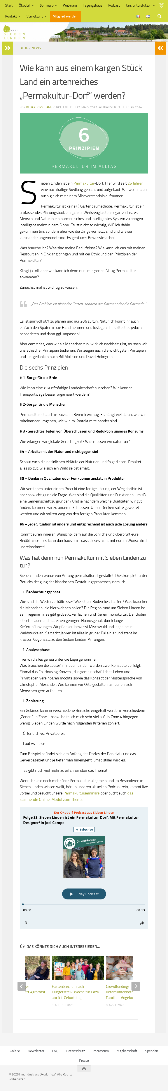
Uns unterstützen (139, 5)
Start (9, 5)
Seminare (47, 5)
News (36, 48)
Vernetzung (34, 16)
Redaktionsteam (38, 107)
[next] (135, 986)
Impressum (101, 1051)
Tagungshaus (92, 5)
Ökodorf (24, 5)
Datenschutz (75, 1051)
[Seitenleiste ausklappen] (160, 48)
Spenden (151, 1051)
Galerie (15, 1051)
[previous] (22, 986)
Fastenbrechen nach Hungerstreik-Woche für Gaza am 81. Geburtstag (75, 992)
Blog (24, 48)
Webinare (70, 5)
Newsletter (36, 1051)
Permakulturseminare (81, 793)
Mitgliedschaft (127, 1051)
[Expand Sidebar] (7, 48)
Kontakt (11, 16)
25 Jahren (135, 183)
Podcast (114, 5)
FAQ (55, 1051)
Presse (84, 1060)
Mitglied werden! (65, 16)
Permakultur (84, 183)
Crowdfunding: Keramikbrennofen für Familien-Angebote (123, 992)
